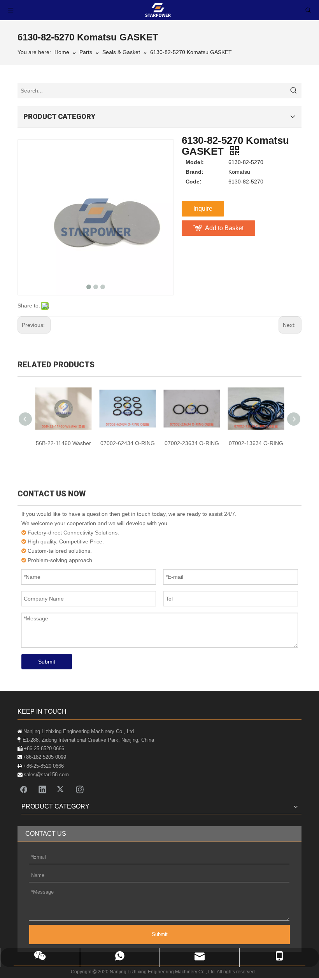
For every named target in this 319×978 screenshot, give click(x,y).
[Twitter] (61, 789)
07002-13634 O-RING (256, 443)
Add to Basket (224, 228)
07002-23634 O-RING (192, 443)
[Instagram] (80, 789)
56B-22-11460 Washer (63, 443)
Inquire (202, 208)
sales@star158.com (46, 774)
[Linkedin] (42, 789)
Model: (195, 162)
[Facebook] (24, 789)
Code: (194, 181)
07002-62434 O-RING (127, 443)
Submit (46, 661)
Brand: (194, 172)
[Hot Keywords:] (293, 90)
